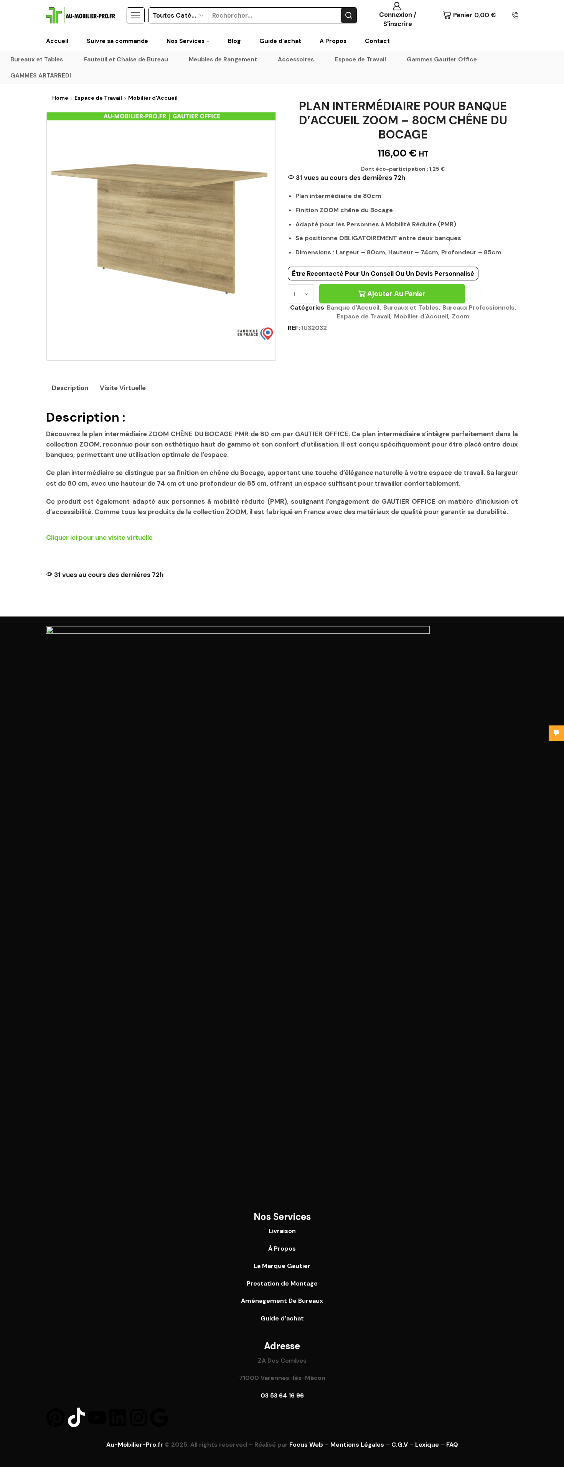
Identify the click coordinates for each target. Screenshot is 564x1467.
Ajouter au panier (396, 293)
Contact (377, 41)
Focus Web (306, 1445)
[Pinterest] (55, 1417)
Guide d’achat (280, 41)
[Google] (159, 1417)
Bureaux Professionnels (478, 307)
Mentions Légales (357, 1445)
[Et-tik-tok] (76, 1417)
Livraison (282, 1231)
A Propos (333, 41)
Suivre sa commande (117, 41)
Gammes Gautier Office (442, 59)
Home (60, 97)
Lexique (427, 1445)
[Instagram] (138, 1417)
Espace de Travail (360, 59)
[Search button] (348, 15)
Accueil (57, 41)
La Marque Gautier (282, 1266)
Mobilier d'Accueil (153, 97)
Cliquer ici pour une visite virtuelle (99, 537)
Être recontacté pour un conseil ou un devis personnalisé (383, 273)
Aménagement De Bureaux (282, 1301)
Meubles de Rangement (223, 59)
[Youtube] (97, 1417)
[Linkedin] (117, 1417)
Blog (234, 41)
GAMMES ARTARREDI (40, 75)
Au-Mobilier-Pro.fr (134, 1445)
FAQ (452, 1445)
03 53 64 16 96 (282, 1395)
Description (70, 388)
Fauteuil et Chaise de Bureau (126, 59)
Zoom (461, 316)
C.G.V (399, 1445)
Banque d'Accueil (353, 307)
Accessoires (296, 59)
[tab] (70, 388)
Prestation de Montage (282, 1283)
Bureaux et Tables (36, 59)
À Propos (282, 1248)
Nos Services (185, 41)
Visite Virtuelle (123, 388)
